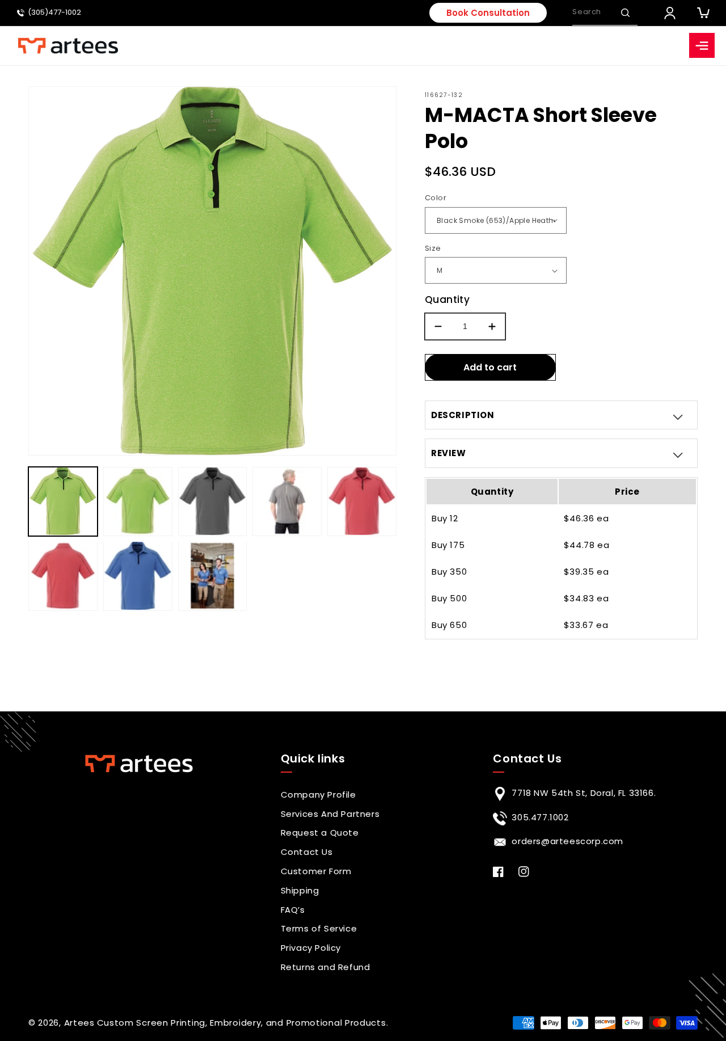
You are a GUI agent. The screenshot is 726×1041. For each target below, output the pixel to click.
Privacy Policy (311, 948)
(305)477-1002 (54, 13)
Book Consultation (488, 13)
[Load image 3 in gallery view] (212, 501)
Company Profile (318, 794)
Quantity (447, 299)
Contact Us (307, 852)
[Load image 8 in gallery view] (212, 575)
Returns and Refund (325, 967)
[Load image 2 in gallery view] (137, 501)
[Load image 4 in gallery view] (287, 501)
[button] (625, 12)
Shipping (300, 890)
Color (435, 197)
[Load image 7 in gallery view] (137, 575)
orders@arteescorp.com (567, 841)
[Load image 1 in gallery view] (63, 501)
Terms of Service (319, 928)
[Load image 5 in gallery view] (361, 501)
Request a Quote (320, 832)
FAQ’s (293, 910)
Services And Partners (330, 814)
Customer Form (316, 871)
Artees (79, 1023)
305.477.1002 (540, 817)
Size (433, 248)
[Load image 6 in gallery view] (63, 575)
